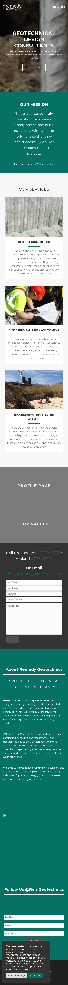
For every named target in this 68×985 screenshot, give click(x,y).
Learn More (34, 67)
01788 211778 (42, 559)
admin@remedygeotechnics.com (34, 574)
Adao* (56, 967)
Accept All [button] (35, 975)
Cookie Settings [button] (16, 975)
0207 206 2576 (47, 553)
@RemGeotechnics (44, 889)
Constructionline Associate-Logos (21, 663)
